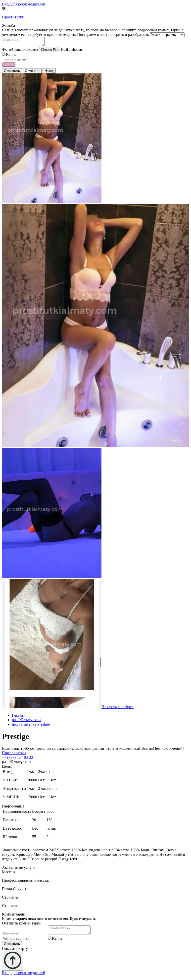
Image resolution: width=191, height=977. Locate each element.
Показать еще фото (117, 707)
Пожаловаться (14, 753)
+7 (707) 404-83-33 (17, 757)
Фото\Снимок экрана (20, 49)
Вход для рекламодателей (23, 4)
